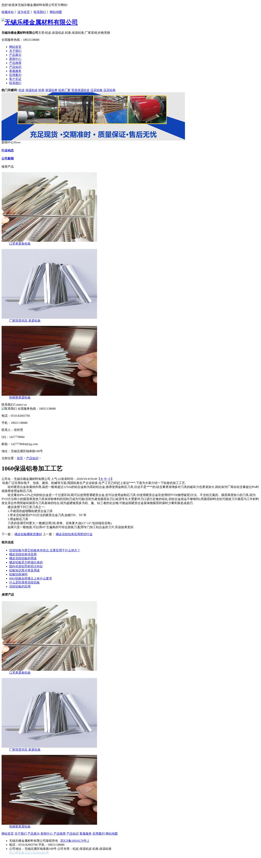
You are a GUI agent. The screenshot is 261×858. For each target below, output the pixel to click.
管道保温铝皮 (80, 90)
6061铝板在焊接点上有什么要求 (30, 578)
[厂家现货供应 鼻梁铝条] (49, 317)
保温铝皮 (31, 90)
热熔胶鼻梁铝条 (20, 397)
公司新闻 (8, 158)
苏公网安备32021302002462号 (29, 852)
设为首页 (24, 12)
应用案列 (98, 833)
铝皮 (22, 90)
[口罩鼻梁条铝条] (49, 240)
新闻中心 (47, 833)
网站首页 (8, 833)
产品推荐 (59, 833)
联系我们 (40, 12)
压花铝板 (96, 90)
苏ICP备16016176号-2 (74, 840)
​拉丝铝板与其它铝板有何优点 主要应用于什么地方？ (44, 550)
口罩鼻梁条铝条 (20, 243)
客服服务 (85, 833)
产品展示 (34, 833)
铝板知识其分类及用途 (24, 570)
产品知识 (32, 458)
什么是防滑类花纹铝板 (24, 582)
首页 (20, 458)
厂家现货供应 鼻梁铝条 (25, 320)
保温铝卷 (51, 90)
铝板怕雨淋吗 (18, 574)
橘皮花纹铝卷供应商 (23, 554)
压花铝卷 (109, 90)
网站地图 (56, 12)
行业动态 (8, 150)
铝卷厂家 (64, 90)
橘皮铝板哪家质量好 (28, 534)
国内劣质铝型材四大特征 (26, 566)
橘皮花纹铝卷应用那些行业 (74, 534)
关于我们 (21, 833)
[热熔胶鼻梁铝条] (49, 394)
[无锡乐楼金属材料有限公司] (93, 139)
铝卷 (41, 90)
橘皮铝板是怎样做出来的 (26, 562)
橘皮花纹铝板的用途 (23, 558)
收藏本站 (8, 12)
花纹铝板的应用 (20, 586)
